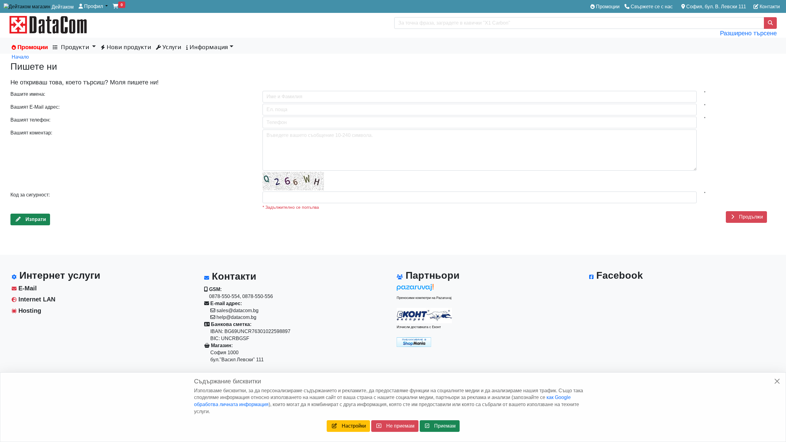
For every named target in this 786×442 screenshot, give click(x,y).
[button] (93, 7)
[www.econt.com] (424, 315)
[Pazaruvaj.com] (424, 289)
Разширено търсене (748, 33)
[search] (770, 23)
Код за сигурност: (30, 194)
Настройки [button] (351, 425)
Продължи (748, 216)
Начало (20, 57)
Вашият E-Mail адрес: (35, 107)
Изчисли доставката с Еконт (419, 327)
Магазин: (221, 345)
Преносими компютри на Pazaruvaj (424, 298)
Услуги (171, 46)
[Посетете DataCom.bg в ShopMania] (414, 341)
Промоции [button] (32, 46)
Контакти (769, 6)
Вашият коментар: (31, 132)
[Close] (777, 381)
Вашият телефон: (30, 119)
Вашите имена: (27, 94)
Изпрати (33, 219)
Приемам (442, 425)
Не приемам (397, 425)
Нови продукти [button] (128, 46)
